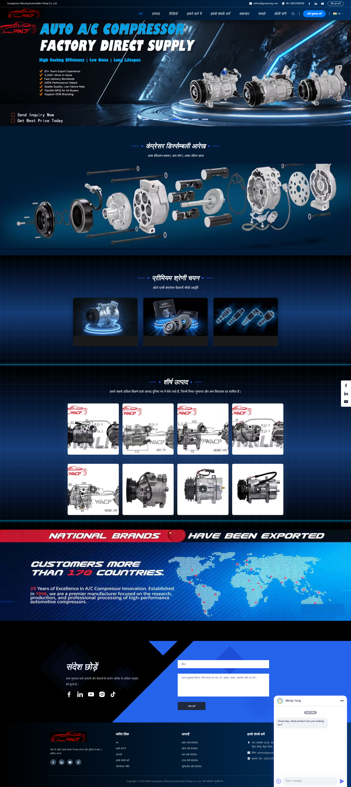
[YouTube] (70, 762)
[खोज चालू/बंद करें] (293, 13)
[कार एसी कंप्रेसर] (105, 322)
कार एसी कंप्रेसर (189, 754)
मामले (261, 14)
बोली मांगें (280, 14)
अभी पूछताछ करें (314, 13)
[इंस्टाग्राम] (102, 695)
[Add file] (278, 781)
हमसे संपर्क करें (220, 14)
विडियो (173, 14)
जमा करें (191, 706)
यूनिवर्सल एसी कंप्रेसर (191, 766)
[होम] (24, 16)
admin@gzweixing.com (266, 3)
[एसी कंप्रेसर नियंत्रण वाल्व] (246, 322)
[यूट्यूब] (322, 3)
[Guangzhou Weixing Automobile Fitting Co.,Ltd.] (68, 743)
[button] (10, 73)
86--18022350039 (295, 3)
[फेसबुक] (309, 3)
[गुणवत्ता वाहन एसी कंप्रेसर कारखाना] (175, 73)
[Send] (342, 781)
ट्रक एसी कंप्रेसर (190, 760)
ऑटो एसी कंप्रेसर (190, 748)
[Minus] (342, 701)
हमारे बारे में (194, 14)
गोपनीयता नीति (122, 766)
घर (140, 14)
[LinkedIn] (62, 762)
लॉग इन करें (336, 3)
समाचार (244, 14)
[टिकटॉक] (113, 695)
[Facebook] (53, 762)
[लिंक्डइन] (315, 3)
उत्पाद (156, 14)
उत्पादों (119, 754)
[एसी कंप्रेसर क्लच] (175, 322)
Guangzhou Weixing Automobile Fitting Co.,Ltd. (176, 781)
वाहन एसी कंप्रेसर (190, 742)
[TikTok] (78, 762)
